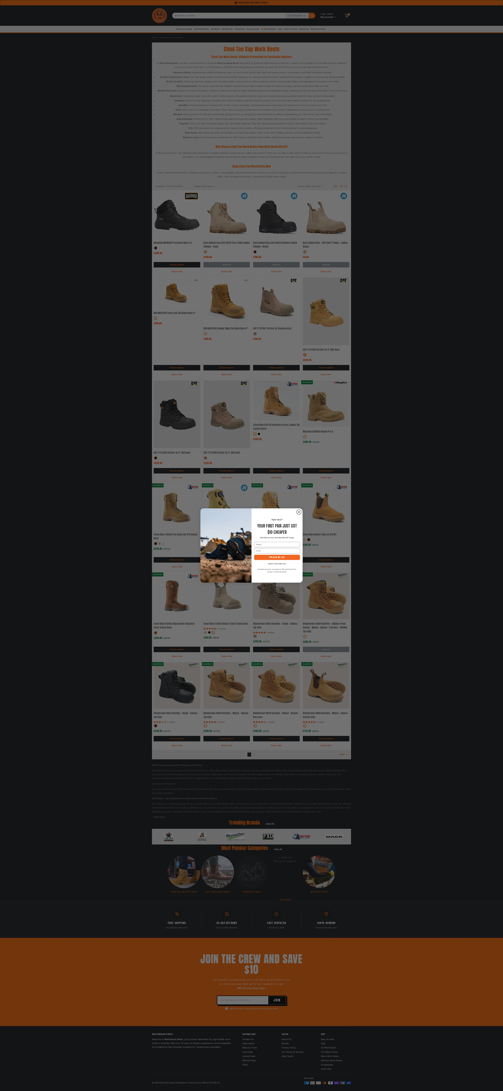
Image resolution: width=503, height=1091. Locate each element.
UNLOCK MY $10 (277, 557)
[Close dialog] (299, 512)
